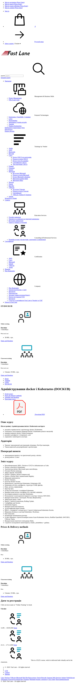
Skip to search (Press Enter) (13, 4)
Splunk (11, 196)
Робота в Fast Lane (11, 302)
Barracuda (12, 152)
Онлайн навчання (15, 217)
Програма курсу (10, 399)
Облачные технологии (8, 679)
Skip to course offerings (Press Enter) (16, 6)
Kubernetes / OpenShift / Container (20, 117)
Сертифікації (17, 193)
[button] (17, 43)
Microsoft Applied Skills (20, 179)
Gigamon (12, 168)
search (3, 76)
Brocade (11, 154)
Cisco (10, 155)
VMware (11, 187)
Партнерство (13, 293)
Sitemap (7, 674)
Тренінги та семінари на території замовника (24, 219)
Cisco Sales (51, 679)
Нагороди (12, 291)
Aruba (11, 148)
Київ (15, 628)
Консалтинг (32, 678)
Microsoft (12, 171)
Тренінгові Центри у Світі (17, 290)
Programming (13, 120)
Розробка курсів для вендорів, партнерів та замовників (27, 239)
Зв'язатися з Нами (11, 198)
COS (6, 671)
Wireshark (32, 679)
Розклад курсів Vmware (20, 191)
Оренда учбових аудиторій (18, 222)
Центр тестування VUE (17, 297)
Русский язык (39, 42)
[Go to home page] (15, 60)
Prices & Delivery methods (13, 395)
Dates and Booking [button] (7, 341)
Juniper (11, 170)
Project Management (15, 98)
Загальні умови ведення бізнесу (19, 295)
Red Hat (11, 186)
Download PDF (39, 414)
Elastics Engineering (15, 126)
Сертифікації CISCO (20, 162)
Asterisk (11, 124)
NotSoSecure (70, 678)
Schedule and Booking (12, 397)
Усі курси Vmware (19, 189)
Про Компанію (10, 271)
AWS (10, 150)
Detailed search (5, 78)
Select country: (9, 43)
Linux (10, 119)
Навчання (8, 81)
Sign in (7, 11)
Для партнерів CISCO (20, 164)
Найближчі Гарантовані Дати (15, 128)
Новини (7, 269)
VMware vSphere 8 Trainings (22, 195)
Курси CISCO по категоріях (22, 157)
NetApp (11, 182)
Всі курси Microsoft (19, 173)
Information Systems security (18, 122)
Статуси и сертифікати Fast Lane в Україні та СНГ (26, 300)
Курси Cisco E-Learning (20, 161)
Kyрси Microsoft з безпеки (21, 177)
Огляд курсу (9, 394)
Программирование (62, 679)
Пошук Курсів (9, 131)
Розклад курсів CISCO (20, 159)
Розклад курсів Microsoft (21, 175)
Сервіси (7, 200)
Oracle (11, 184)
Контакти (12, 299)
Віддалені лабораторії (16, 221)
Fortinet (11, 166)
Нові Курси (8, 129)
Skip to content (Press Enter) (14, 8)
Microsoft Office (18, 180)
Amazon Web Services (54, 678)
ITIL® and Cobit (14, 100)
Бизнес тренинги (42, 679)
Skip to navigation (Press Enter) (15, 2)
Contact (7, 672)
